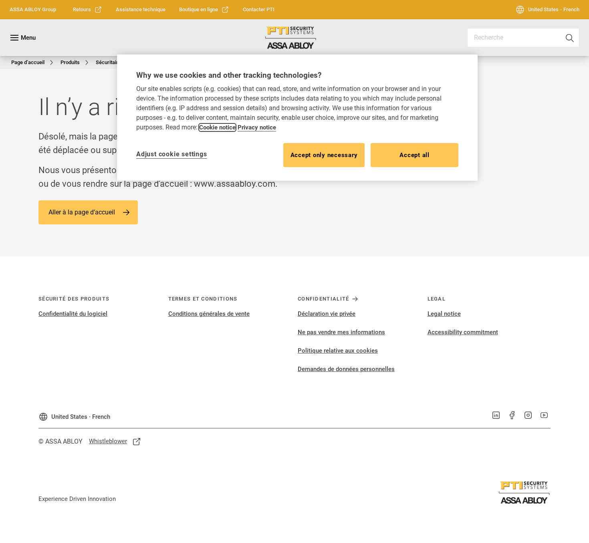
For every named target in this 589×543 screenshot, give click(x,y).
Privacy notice (257, 127)
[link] (87, 10)
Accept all (414, 155)
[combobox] (523, 37)
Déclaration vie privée (326, 313)
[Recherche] (570, 37)
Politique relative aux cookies (338, 350)
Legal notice (444, 313)
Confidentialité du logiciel (72, 313)
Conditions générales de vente (209, 313)
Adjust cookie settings (171, 154)
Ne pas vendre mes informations (341, 332)
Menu (28, 37)
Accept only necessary (324, 155)
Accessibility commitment (463, 332)
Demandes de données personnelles (346, 369)
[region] (297, 118)
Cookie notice (217, 127)
